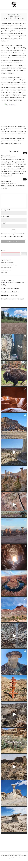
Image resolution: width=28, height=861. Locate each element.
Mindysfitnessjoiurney (7, 299)
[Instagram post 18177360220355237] (14, 688)
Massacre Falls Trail (6, 267)
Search (3, 251)
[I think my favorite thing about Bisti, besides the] (14, 714)
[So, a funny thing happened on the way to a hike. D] (14, 321)
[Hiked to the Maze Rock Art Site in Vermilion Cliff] (14, 504)
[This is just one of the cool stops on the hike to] (14, 740)
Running (17, 16)
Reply (25, 153)
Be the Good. (15, 288)
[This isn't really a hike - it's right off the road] (14, 557)
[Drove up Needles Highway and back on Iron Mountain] (14, 347)
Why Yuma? (4, 272)
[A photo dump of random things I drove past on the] (14, 662)
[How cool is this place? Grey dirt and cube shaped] (14, 426)
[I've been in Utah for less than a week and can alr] (14, 530)
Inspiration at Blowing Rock (9, 265)
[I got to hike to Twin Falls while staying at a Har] (14, 635)
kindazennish (6, 181)
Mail (5, 216)
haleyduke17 (5, 155)
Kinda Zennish (5, 288)
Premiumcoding (17, 857)
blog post (9, 48)
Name (5, 210)
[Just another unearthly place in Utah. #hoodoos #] (14, 452)
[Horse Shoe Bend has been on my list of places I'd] (14, 583)
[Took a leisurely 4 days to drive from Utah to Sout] (14, 373)
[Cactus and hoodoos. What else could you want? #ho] (14, 478)
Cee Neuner (4, 295)
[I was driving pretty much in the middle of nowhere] (14, 767)
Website (3, 223)
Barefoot (11, 15)
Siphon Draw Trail (6, 270)
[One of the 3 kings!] (14, 793)
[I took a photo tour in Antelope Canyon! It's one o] (14, 399)
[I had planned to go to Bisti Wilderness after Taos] (14, 819)
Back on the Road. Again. (8, 262)
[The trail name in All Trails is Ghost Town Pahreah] (14, 609)
